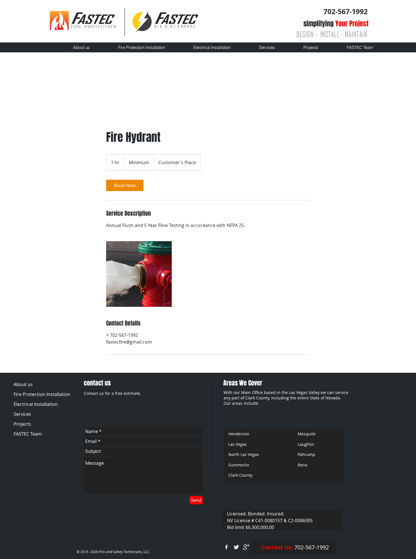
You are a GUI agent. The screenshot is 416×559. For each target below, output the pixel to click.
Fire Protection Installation (41, 394)
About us (23, 384)
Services (22, 414)
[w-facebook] (226, 547)
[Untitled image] (139, 274)
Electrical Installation (36, 404)
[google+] (246, 547)
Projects (22, 424)
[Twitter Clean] (236, 547)
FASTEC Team (28, 434)
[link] (124, 185)
